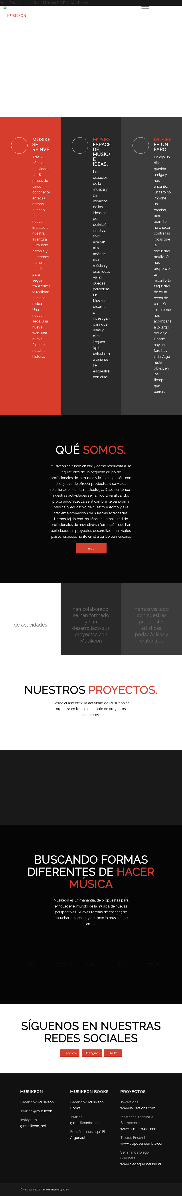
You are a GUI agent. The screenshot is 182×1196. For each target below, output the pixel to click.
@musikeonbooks (84, 1123)
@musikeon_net (33, 1126)
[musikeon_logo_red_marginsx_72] (15, 16)
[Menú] (143, 16)
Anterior (4, 67)
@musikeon (42, 1111)
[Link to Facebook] (161, 15)
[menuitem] (143, 16)
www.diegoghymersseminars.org (147, 1164)
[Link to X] (175, 15)
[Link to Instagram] (168, 15)
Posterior (178, 67)
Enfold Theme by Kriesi (55, 1189)
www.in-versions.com (137, 1108)
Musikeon (46, 1102)
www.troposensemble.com (142, 1143)
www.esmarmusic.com (139, 1129)
